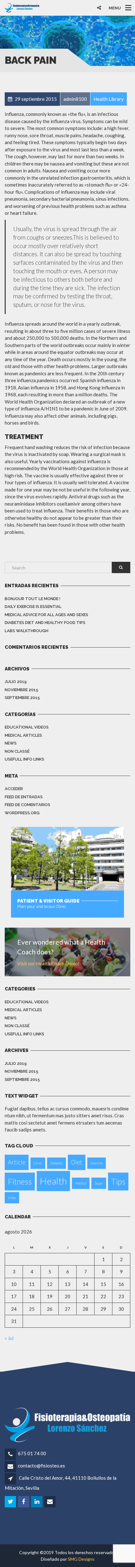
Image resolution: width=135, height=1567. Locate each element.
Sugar (98, 1183)
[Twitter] (11, 1502)
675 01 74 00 (32, 1453)
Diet (76, 1162)
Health (53, 1180)
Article (16, 1162)
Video (12, 1198)
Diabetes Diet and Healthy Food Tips (45, 622)
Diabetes (56, 1163)
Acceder (14, 788)
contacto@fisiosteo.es (41, 1465)
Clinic (38, 1163)
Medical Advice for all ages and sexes (46, 614)
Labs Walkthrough (26, 630)
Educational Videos (27, 727)
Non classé (17, 751)
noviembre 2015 (21, 689)
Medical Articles (23, 735)
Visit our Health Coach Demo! (48, 963)
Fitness (20, 1181)
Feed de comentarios (27, 804)
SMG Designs (81, 1559)
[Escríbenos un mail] (50, 1502)
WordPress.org (22, 813)
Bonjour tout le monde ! (32, 598)
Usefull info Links (24, 759)
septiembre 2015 (22, 697)
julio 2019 (16, 681)
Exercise (96, 1163)
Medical (80, 1183)
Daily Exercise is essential (33, 606)
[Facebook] (24, 1502)
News (11, 743)
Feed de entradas (24, 796)
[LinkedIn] (37, 1502)
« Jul (9, 1338)
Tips (118, 1181)
